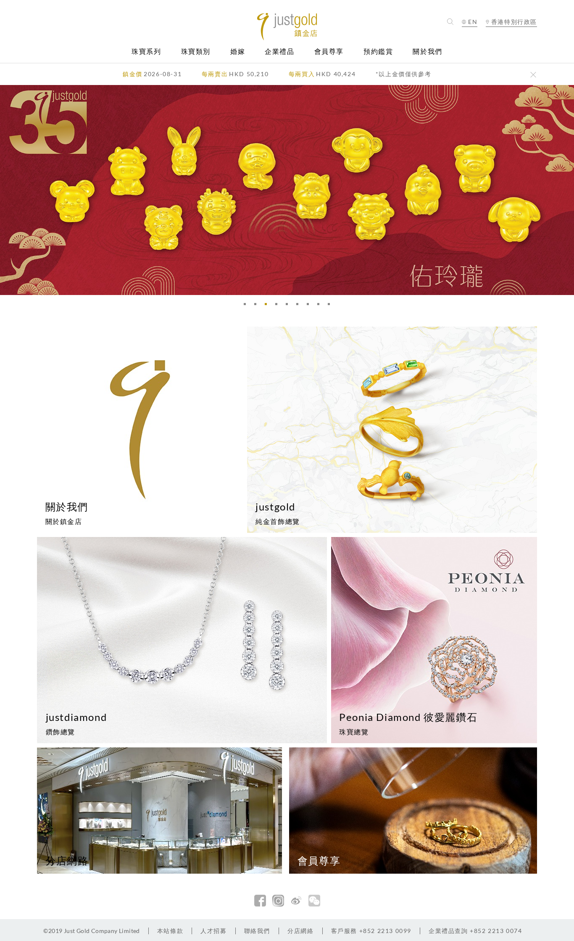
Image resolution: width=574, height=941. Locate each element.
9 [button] (331, 306)
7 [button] (310, 306)
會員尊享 (329, 51)
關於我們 (427, 51)
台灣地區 (511, 47)
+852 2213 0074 (475, 930)
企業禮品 (279, 51)
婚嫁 (237, 51)
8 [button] (320, 306)
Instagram (278, 900)
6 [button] (299, 306)
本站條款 (170, 930)
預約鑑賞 (378, 51)
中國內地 (511, 36)
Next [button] (565, 190)
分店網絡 (300, 930)
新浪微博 (296, 900)
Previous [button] (8, 190)
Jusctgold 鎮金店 (287, 26)
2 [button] (257, 306)
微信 (314, 900)
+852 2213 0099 (371, 930)
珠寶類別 (196, 51)
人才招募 (213, 930)
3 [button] (268, 306)
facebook (260, 900)
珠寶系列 (146, 51)
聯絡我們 (257, 930)
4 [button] (278, 306)
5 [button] (289, 306)
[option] (287, 190)
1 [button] (247, 306)
